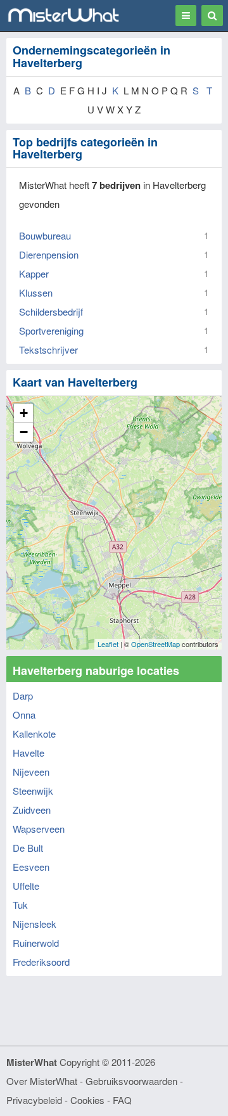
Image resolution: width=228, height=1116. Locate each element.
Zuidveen (32, 809)
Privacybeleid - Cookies (55, 1099)
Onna (24, 714)
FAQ (122, 1099)
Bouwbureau (45, 235)
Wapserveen (39, 828)
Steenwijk (33, 790)
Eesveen (31, 866)
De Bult (28, 847)
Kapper (34, 273)
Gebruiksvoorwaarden (131, 1080)
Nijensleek (34, 923)
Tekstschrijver (48, 349)
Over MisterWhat (41, 1080)
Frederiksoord (41, 961)
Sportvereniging (51, 330)
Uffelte (26, 885)
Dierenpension (49, 254)
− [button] (24, 432)
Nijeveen (31, 771)
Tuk (20, 904)
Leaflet (108, 644)
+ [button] (24, 413)
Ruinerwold (36, 942)
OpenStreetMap (155, 644)
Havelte (28, 752)
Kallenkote (34, 733)
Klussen (36, 292)
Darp (23, 695)
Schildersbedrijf (51, 311)
